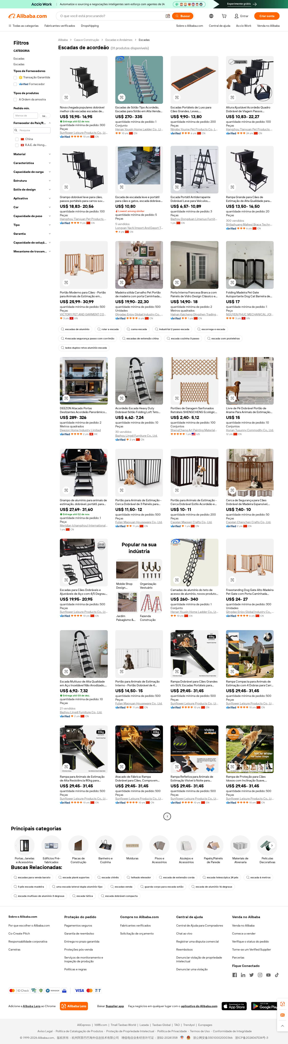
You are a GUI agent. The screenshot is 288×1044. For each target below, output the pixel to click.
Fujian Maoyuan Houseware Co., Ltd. (138, 522)
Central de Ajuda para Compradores (199, 925)
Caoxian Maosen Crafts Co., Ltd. (191, 522)
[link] (282, 1004)
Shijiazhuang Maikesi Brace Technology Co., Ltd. (250, 224)
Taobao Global (161, 1025)
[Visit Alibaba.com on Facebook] (234, 974)
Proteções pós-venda (78, 949)
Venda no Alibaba (243, 925)
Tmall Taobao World (123, 1025)
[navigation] (32, 428)
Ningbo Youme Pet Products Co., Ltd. (194, 129)
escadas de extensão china (143, 338)
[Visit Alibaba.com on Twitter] (251, 974)
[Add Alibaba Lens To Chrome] (74, 1006)
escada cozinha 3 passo (185, 338)
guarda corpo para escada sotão (164, 886)
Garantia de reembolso (79, 933)
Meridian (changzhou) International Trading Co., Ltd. (84, 525)
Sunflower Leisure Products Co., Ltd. (84, 132)
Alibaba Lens (31, 1006)
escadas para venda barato (34, 877)
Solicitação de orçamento (137, 933)
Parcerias (238, 957)
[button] (167, 16)
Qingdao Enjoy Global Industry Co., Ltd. (139, 314)
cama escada (139, 329)
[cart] (225, 16)
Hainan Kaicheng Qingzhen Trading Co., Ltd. (194, 314)
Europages (205, 1025)
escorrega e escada (213, 329)
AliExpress (84, 1025)
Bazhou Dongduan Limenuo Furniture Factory (194, 219)
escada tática (85, 896)
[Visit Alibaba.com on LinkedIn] (243, 974)
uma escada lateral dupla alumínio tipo (79, 886)
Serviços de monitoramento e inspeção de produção (83, 959)
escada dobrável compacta (121, 896)
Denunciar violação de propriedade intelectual (199, 959)
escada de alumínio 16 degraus (214, 886)
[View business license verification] (182, 1038)
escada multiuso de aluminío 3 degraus (41, 896)
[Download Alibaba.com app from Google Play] (265, 1006)
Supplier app (115, 1006)
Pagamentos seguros (78, 925)
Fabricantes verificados (135, 925)
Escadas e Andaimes (118, 39)
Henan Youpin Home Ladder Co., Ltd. (139, 129)
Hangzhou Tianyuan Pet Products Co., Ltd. (250, 129)
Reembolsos (184, 949)
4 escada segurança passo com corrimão (89, 338)
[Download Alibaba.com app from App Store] (234, 1006)
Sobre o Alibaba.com (22, 916)
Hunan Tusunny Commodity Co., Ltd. (250, 430)
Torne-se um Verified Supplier (251, 949)
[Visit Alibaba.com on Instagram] (259, 974)
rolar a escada (110, 329)
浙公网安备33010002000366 (213, 1037)
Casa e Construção (86, 39)
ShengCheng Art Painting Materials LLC (194, 430)
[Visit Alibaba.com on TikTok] (276, 974)
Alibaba (63, 39)
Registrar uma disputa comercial (197, 941)
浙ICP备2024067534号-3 (251, 1037)
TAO (177, 1025)
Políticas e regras (75, 969)
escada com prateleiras (225, 338)
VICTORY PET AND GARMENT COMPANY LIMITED (84, 314)
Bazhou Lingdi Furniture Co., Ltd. (136, 435)
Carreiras (14, 949)
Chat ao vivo (184, 933)
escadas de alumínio (77, 329)
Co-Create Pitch (19, 933)
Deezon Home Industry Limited (80, 430)
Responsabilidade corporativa (27, 941)
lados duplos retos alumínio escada (86, 347)
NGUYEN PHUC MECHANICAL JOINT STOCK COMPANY (250, 314)
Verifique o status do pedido (250, 941)
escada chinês (110, 877)
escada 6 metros (260, 877)
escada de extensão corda (179, 877)
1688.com (100, 1025)
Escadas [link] (144, 39)
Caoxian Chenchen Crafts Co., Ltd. (248, 522)
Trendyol (189, 1025)
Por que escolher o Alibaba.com (29, 925)
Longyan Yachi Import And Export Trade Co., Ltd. (139, 227)
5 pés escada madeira (31, 886)
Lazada (144, 1025)
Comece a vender (244, 933)
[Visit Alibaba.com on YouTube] (268, 974)
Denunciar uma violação (192, 969)
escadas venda (123, 886)
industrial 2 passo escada (174, 329)
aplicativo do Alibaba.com (199, 1006)
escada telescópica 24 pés (222, 877)
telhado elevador (141, 877)
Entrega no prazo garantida (81, 941)
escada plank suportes (76, 877)
